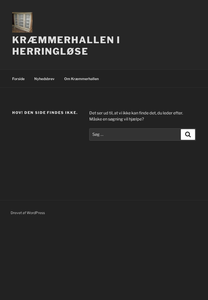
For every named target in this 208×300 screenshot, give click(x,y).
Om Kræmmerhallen (81, 79)
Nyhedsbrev (44, 79)
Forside (18, 79)
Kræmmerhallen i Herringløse (66, 45)
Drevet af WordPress (28, 213)
